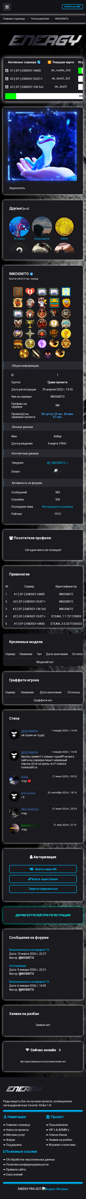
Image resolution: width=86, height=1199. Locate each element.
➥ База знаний (13, 1174)
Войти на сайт (72, 6)
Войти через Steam (44, 879)
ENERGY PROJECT (30, 1188)
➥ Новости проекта (16, 1129)
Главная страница (14, 18)
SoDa (24, 777)
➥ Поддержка (12, 1144)
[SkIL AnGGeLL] (15, 813)
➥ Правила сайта (14, 1169)
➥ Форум (9, 1139)
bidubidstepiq (30, 825)
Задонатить (17, 188)
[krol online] (15, 796)
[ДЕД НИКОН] (15, 734)
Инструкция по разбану (57, 506)
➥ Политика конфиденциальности (26, 1164)
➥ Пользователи (57, 1124)
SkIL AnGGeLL (30, 809)
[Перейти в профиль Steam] (57, 471)
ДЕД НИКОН (29, 731)
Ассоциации (17, 965)
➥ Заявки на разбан (59, 1139)
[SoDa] (15, 780)
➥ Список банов (56, 1134)
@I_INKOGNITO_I (57, 462)
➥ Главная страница (16, 1124)
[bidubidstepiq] (15, 829)
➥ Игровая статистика (60, 1144)
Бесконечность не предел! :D (29, 949)
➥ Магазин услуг (14, 1134)
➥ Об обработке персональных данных (29, 1159)
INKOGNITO (26, 957)
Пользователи (40, 18)
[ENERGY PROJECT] (43, 41)
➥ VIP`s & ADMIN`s (57, 1129)
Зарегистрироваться (43, 888)
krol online (28, 793)
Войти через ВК (45, 869)
